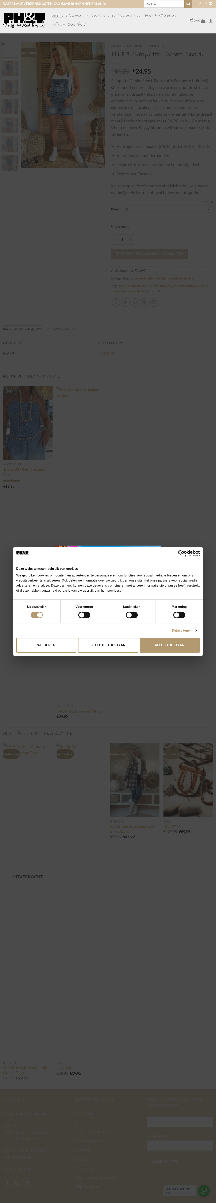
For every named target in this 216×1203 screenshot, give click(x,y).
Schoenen (96, 16)
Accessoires (125, 16)
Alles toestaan (170, 645)
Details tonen (182, 630)
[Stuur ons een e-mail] (210, 3)
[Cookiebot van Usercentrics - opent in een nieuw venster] (181, 553)
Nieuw (57, 16)
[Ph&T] (24, 20)
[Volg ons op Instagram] (205, 3)
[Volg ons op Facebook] (200, 3)
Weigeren (46, 645)
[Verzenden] (188, 4)
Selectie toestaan (108, 645)
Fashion (73, 16)
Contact (76, 25)
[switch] (84, 615)
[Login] (211, 20)
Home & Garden (159, 16)
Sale (57, 24)
